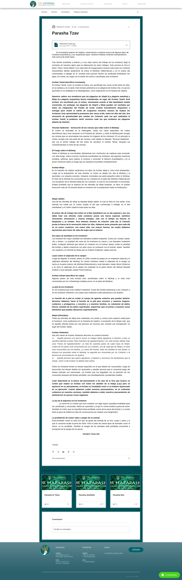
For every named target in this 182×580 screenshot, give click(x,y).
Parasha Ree (118, 495)
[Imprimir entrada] (74, 452)
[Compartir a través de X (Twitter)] (58, 452)
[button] (138, 12)
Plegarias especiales (81, 12)
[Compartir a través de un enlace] (69, 452)
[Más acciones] (128, 27)
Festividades (65, 12)
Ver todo (138, 470)
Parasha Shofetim (87, 495)
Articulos (44, 12)
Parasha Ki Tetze (52, 495)
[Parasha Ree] (125, 483)
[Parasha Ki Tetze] (57, 483)
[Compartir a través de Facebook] (53, 452)
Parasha (54, 12)
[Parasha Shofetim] (91, 483)
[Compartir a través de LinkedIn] (63, 452)
